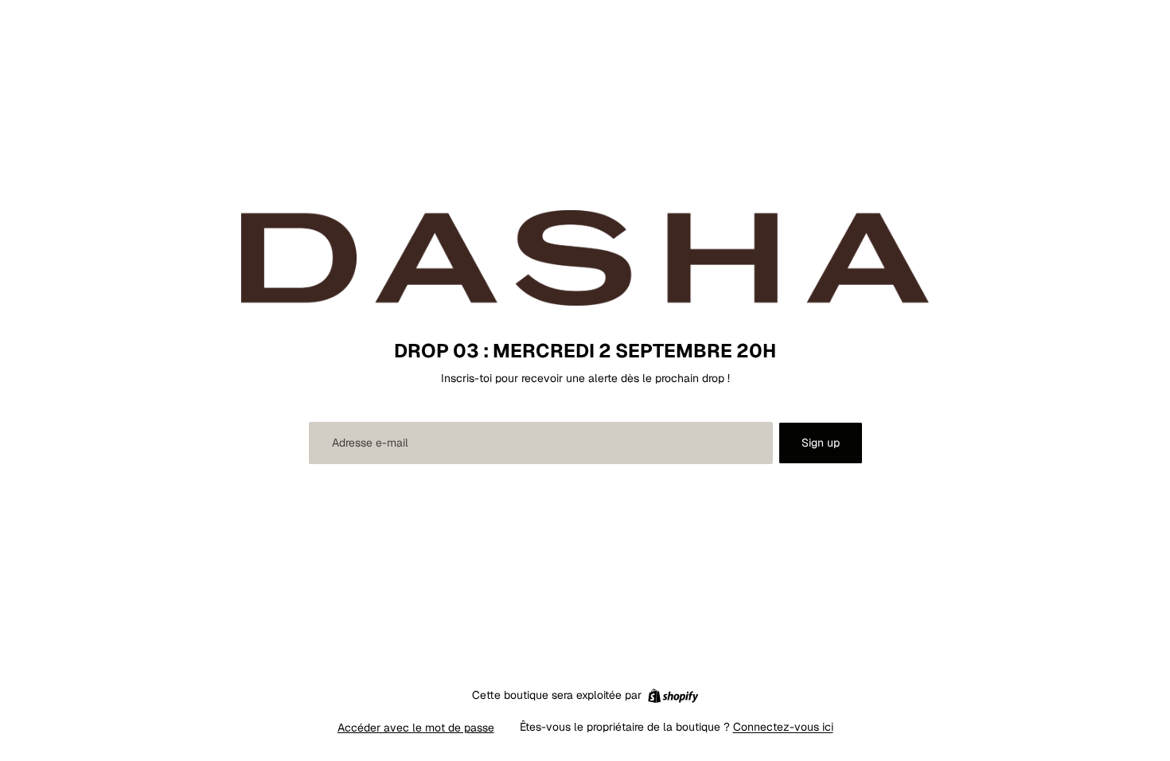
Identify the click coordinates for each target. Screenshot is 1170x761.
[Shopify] (673, 696)
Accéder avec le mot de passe (415, 727)
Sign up (820, 442)
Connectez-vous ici (783, 727)
